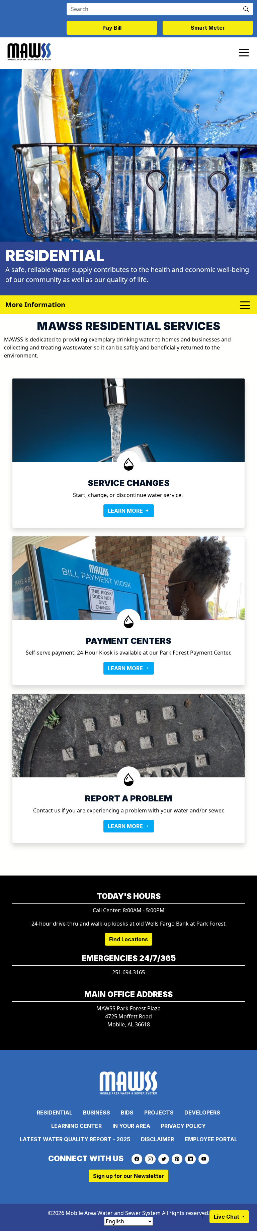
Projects (159, 1112)
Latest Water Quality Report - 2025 (75, 1139)
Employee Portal (211, 1139)
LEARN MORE (126, 510)
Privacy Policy (183, 1126)
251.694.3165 (128, 972)
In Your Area (131, 1126)
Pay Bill (111, 27)
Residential (54, 1112)
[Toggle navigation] (244, 52)
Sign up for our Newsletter (128, 1176)
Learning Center (76, 1126)
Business (96, 1112)
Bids (127, 1112)
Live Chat (227, 1216)
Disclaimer (157, 1139)
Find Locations (128, 939)
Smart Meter (208, 27)
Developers (202, 1112)
